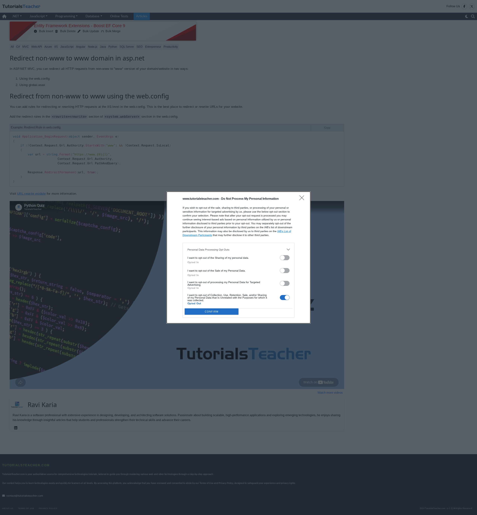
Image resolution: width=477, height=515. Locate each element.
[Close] (303, 199)
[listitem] (238, 249)
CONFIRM (212, 311)
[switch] (285, 257)
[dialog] (238, 257)
